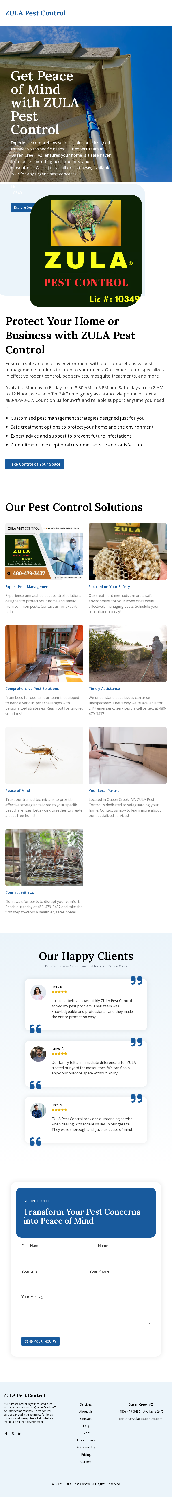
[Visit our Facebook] (6, 1433)
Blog (86, 1433)
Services (86, 1404)
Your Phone (99, 1271)
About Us (86, 1411)
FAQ (86, 1426)
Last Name (99, 1245)
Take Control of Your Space (34, 464)
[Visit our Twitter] (13, 1433)
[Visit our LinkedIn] (20, 1433)
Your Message (33, 1296)
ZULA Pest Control (116, 1000)
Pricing (86, 1454)
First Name (31, 1245)
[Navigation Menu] (167, 13)
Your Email (30, 1271)
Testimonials (86, 1440)
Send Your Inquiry (40, 1341)
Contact (86, 1419)
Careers (86, 1461)
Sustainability (86, 1447)
